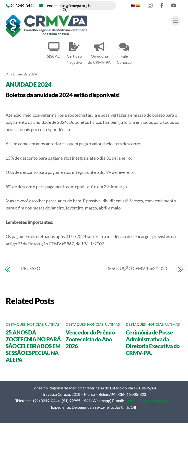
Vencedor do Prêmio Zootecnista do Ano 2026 (90, 339)
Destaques (15, 324)
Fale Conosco (124, 59)
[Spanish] (138, 5)
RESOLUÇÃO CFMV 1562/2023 (136, 268)
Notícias (35, 324)
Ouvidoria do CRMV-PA (99, 59)
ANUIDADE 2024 (28, 84)
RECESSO (30, 268)
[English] (133, 5)
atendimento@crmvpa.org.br (149, 400)
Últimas (52, 324)
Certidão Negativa (74, 59)
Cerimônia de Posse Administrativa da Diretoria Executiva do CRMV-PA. (153, 342)
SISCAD (53, 56)
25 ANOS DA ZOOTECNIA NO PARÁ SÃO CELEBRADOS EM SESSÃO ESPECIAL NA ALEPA (33, 346)
